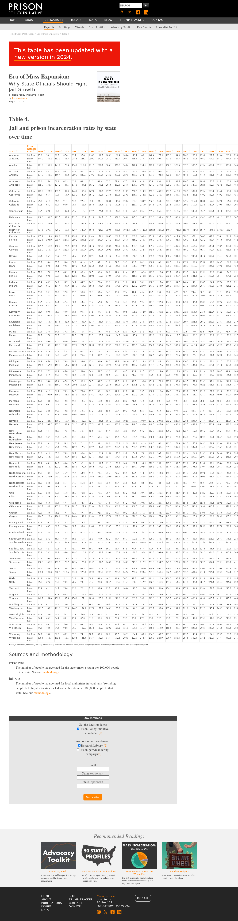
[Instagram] (122, 12)
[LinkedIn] (146, 12)
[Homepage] (25, 8)
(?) (100, 733)
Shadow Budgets (179, 871)
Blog (73, 896)
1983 (84, 151)
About (46, 899)
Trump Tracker (81, 899)
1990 (144, 151)
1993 (169, 151)
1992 (161, 151)
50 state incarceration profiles (99, 871)
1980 (58, 151)
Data (45, 910)
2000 (229, 151)
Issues (46, 906)
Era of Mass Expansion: (48, 33)
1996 (195, 151)
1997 (203, 151)
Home (45, 896)
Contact (75, 903)
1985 (101, 151)
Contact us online (106, 896)
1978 (41, 151)
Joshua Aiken (19, 98)
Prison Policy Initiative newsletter (94, 731)
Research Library (94, 745)
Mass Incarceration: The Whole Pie (139, 872)
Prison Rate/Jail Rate (32, 149)
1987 (118, 151)
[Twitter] (130, 12)
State (13, 151)
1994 (178, 151)
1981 (67, 151)
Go (146, 5)
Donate (75, 906)
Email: (93, 765)
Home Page (14, 33)
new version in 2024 (42, 57)
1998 (212, 151)
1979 (50, 151)
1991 (152, 151)
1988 (126, 151)
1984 (92, 151)
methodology (51, 672)
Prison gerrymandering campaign (94, 751)
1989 (135, 151)
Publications (28, 33)
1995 (186, 151)
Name (92, 773)
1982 (75, 151)
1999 (220, 151)
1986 (109, 151)
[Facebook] (138, 12)
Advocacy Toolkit (58, 871)
